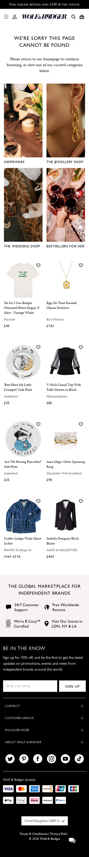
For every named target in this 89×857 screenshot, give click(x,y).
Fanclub (9, 319)
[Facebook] (37, 758)
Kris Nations (55, 319)
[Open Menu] (5, 17)
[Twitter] (10, 758)
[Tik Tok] (79, 758)
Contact (12, 706)
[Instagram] (51, 758)
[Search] (73, 17)
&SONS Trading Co (17, 550)
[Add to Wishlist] (38, 265)
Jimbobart (11, 396)
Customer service (19, 718)
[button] (14, 17)
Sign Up (72, 686)
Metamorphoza (56, 396)
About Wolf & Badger (23, 742)
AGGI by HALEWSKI (61, 550)
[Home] (44, 16)
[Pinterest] (23, 758)
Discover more (17, 730)
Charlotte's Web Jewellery (64, 473)
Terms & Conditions (34, 833)
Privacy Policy (60, 833)
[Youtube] (65, 758)
